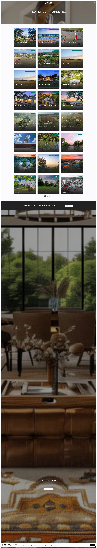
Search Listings (69, 205)
